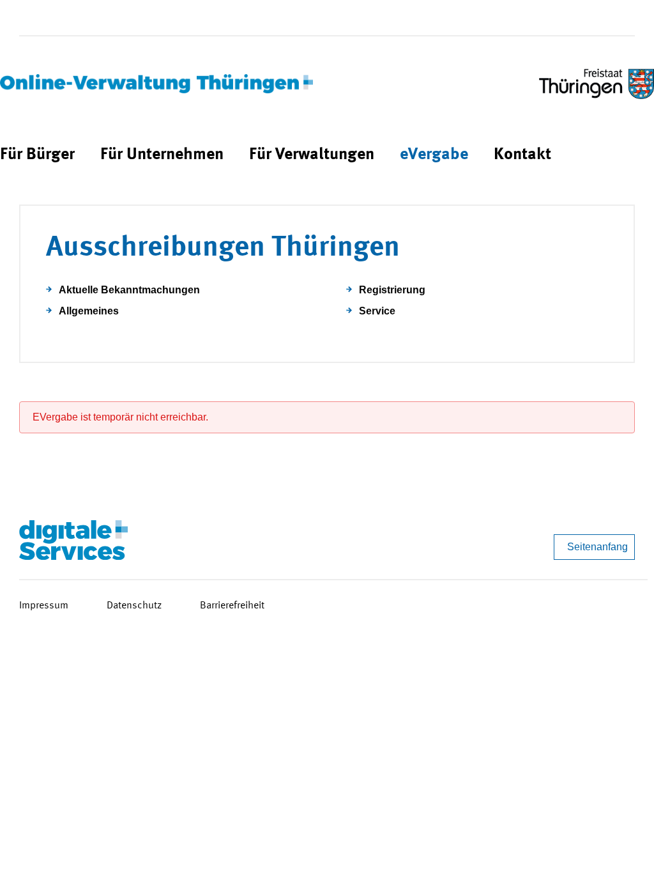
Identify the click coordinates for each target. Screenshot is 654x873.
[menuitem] (37, 155)
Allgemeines (89, 310)
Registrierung (392, 289)
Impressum (43, 606)
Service (377, 310)
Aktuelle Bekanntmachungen (129, 289)
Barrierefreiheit (232, 606)
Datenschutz (134, 606)
